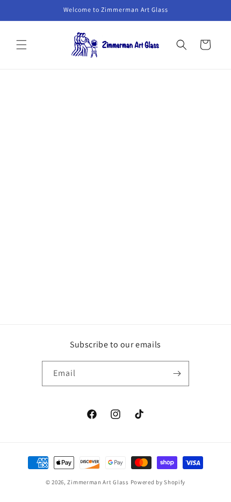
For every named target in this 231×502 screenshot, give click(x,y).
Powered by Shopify (158, 482)
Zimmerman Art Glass (97, 482)
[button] (21, 45)
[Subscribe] (177, 373)
